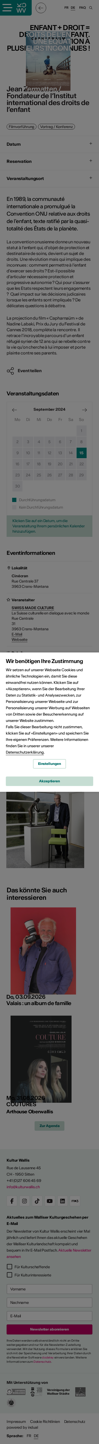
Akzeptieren (49, 781)
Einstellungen (49, 763)
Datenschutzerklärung (25, 752)
